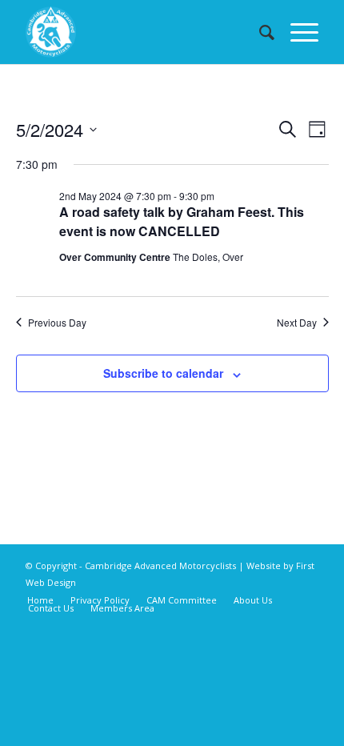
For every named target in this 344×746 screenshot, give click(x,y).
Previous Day (57, 322)
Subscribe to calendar (163, 373)
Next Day (297, 322)
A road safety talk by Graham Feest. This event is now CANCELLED (181, 221)
